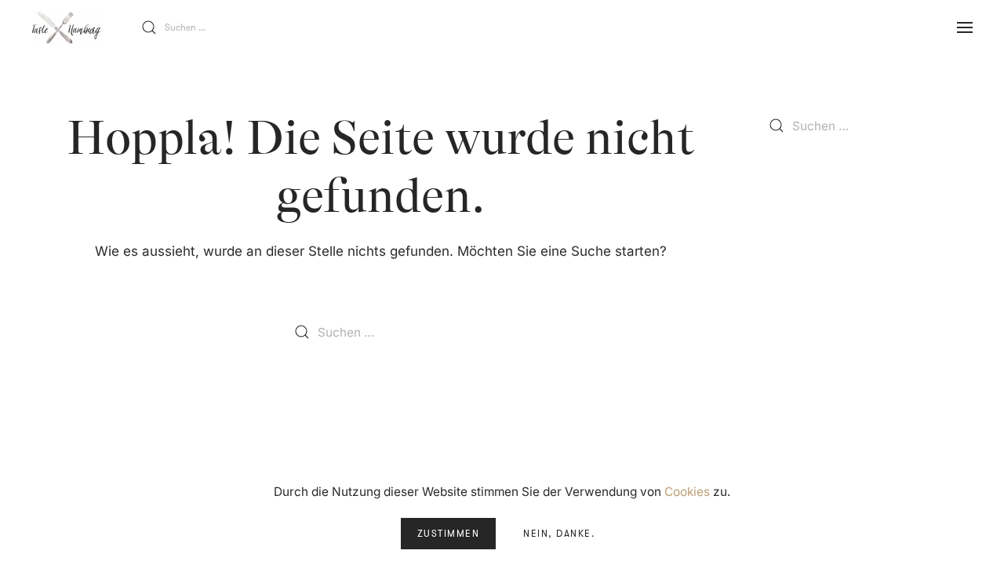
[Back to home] (66, 27)
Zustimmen (448, 533)
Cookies (687, 491)
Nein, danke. (559, 533)
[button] (965, 27)
